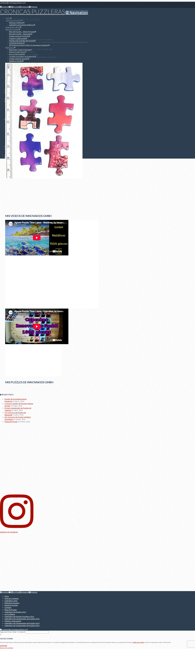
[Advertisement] (52, 196)
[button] (77, 12)
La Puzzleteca (10, 614)
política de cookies (138, 642)
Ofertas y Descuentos (13, 621)
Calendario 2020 (11, 601)
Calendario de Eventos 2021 (15, 612)
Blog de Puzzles (11, 610)
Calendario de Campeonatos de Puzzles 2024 (22, 623)
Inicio (7, 596)
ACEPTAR (3, 645)
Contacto (8, 607)
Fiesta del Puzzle (11, 421)
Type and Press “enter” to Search (12, 632)
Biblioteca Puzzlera (12, 603)
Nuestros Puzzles (11, 605)
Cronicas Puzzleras (32, 11)
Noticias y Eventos (12, 598)
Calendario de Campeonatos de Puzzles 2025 (22, 625)
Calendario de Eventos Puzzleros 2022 (19, 616)
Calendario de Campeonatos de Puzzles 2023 (22, 619)
